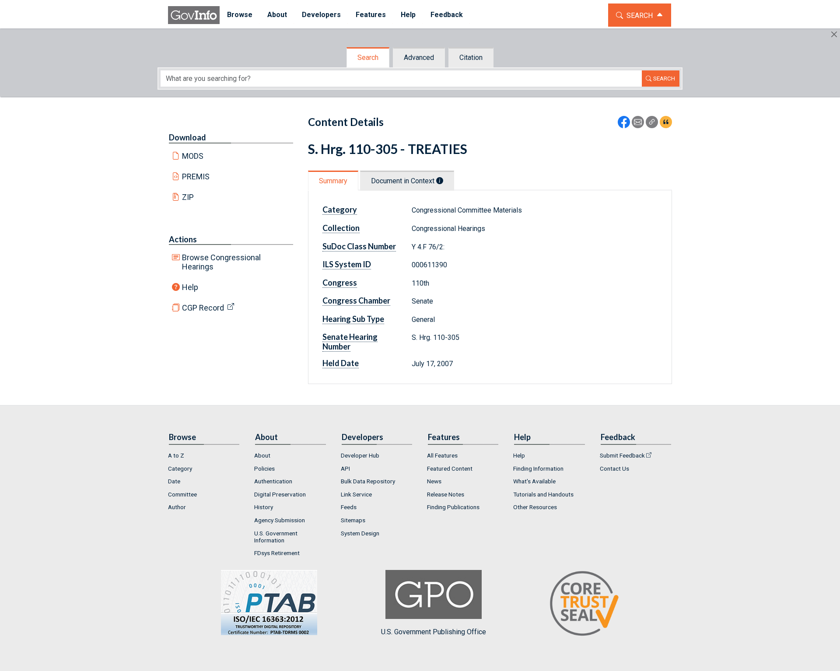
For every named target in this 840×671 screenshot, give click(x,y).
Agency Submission (279, 520)
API (345, 468)
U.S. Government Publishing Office (433, 632)
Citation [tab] (471, 57)
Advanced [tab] (419, 57)
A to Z (176, 455)
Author (177, 506)
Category (180, 468)
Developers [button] (321, 14)
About (262, 455)
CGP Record (203, 307)
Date (174, 481)
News (434, 481)
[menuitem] (240, 15)
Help (190, 287)
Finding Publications (453, 506)
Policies (264, 468)
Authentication (273, 481)
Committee (182, 494)
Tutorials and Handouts (543, 494)
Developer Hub (360, 455)
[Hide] (834, 34)
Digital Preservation (280, 494)
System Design (360, 533)
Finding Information (538, 468)
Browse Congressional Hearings (221, 262)
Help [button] (408, 14)
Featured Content (449, 468)
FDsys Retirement (277, 552)
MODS (192, 156)
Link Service (356, 494)
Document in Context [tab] (403, 181)
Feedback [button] (446, 14)
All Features (442, 455)
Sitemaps (353, 520)
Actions (183, 239)
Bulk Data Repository (368, 481)
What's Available (534, 481)
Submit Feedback (622, 455)
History (263, 506)
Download (187, 137)
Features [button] (371, 14)
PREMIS (196, 176)
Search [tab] (367, 57)
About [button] (277, 14)
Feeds (349, 506)
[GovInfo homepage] (194, 15)
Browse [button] (239, 14)
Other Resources (535, 506)
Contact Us (614, 468)
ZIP (188, 197)
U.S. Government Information (276, 537)
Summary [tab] (333, 181)
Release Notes (445, 494)
